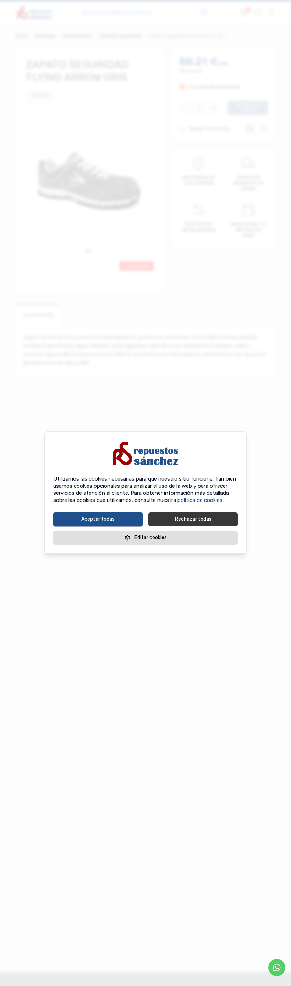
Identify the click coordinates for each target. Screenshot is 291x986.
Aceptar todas (98, 519)
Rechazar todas (193, 519)
